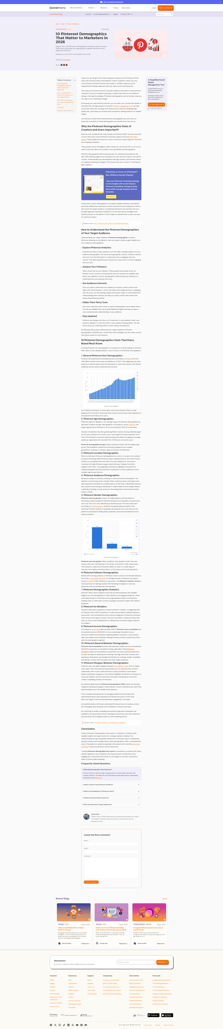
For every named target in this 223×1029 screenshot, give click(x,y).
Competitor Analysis (56, 1003)
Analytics (52, 990)
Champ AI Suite (54, 1006)
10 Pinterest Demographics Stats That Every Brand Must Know (65, 102)
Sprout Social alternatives (137, 990)
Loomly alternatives (135, 1004)
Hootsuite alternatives (136, 980)
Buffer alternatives (134, 983)
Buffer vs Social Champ (110, 983)
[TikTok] (64, 1025)
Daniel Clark (67, 60)
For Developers (92, 994)
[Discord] (86, 1025)
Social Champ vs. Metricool (111, 987)
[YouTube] (77, 1025)
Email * (86, 848)
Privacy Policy (148, 1025)
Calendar (52, 987)
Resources (103, 8)
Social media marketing (101, 14)
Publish (52, 980)
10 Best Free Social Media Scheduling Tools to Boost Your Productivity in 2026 (111, 929)
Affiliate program (73, 990)
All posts (88, 14)
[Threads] (73, 1025)
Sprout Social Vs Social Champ (112, 994)
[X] (64, 65)
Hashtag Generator (158, 1001)
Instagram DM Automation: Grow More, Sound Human (148, 929)
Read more (85, 943)
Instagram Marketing (139, 924)
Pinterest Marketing (72, 24)
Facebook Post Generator (160, 1004)
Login (154, 8)
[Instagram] (60, 1025)
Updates (71, 987)
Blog (57, 24)
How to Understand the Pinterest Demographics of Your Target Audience (65, 95)
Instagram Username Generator (162, 994)
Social (62, 24)
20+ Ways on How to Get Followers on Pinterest (110, 722)
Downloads (71, 1007)
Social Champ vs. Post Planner (112, 990)
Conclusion (60, 107)
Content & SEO (125, 14)
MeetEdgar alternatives (136, 1007)
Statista (128, 359)
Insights (115, 14)
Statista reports (97, 506)
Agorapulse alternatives (136, 987)
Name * (86, 840)
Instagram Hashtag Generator (161, 980)
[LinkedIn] (67, 65)
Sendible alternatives (135, 1001)
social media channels (97, 578)
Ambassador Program (74, 1004)
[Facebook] (61, 65)
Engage (52, 983)
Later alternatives (134, 994)
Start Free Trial (164, 8)
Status (89, 980)
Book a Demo (126, 8)
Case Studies (72, 983)
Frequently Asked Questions (65, 110)
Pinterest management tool (123, 106)
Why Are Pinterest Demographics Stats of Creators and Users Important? (64, 87)
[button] (66, 80)
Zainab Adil (103, 943)
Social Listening (54, 994)
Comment (87, 856)
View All (164, 899)
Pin (119, 669)
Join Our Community (74, 1001)
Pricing (115, 8)
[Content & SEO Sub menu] (132, 14)
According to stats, (121, 666)
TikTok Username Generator (161, 990)
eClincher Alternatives (136, 997)
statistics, (132, 425)
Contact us (90, 987)
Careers (70, 997)
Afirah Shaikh (66, 943)
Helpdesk (90, 983)
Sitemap (157, 1025)
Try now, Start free (155, 104)
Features (91, 8)
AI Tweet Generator (158, 987)
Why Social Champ (76, 8)
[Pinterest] (81, 1025)
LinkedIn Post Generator (160, 997)
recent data (95, 629)
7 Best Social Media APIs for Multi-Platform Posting (71, 929)
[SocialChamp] (57, 8)
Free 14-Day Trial (111, 196)
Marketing (61, 924)
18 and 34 (99, 778)
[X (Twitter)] (55, 1025)
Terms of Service (168, 1025)
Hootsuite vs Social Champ (111, 980)
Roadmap (71, 994)
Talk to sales (91, 990)
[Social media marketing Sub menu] (110, 14)
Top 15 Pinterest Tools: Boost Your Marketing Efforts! (111, 223)
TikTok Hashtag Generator (160, 983)
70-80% (90, 581)
